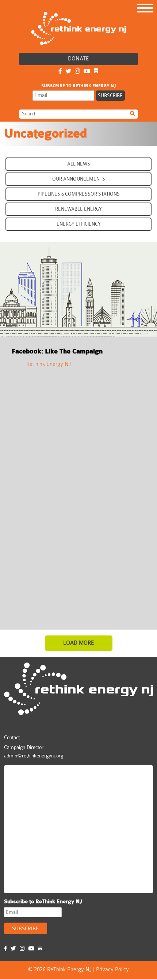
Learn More (34, 318)
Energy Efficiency (79, 224)
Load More (78, 643)
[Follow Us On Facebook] (60, 71)
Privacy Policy (112, 970)
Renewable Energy (78, 209)
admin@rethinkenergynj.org (33, 756)
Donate (78, 59)
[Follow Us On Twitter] (68, 71)
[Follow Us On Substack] (96, 71)
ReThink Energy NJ (48, 364)
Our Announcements (78, 179)
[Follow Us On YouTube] (87, 71)
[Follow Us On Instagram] (77, 71)
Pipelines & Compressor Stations (79, 194)
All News (78, 164)
